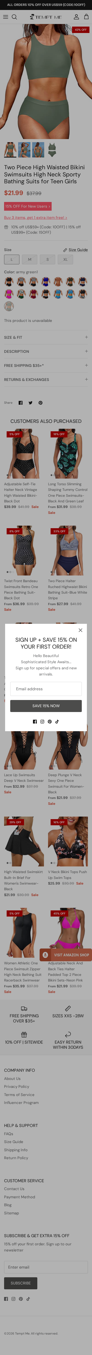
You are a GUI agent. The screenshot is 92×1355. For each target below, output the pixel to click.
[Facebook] (35, 722)
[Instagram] (42, 722)
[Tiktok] (57, 722)
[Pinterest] (50, 722)
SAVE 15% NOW (46, 705)
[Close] (80, 630)
